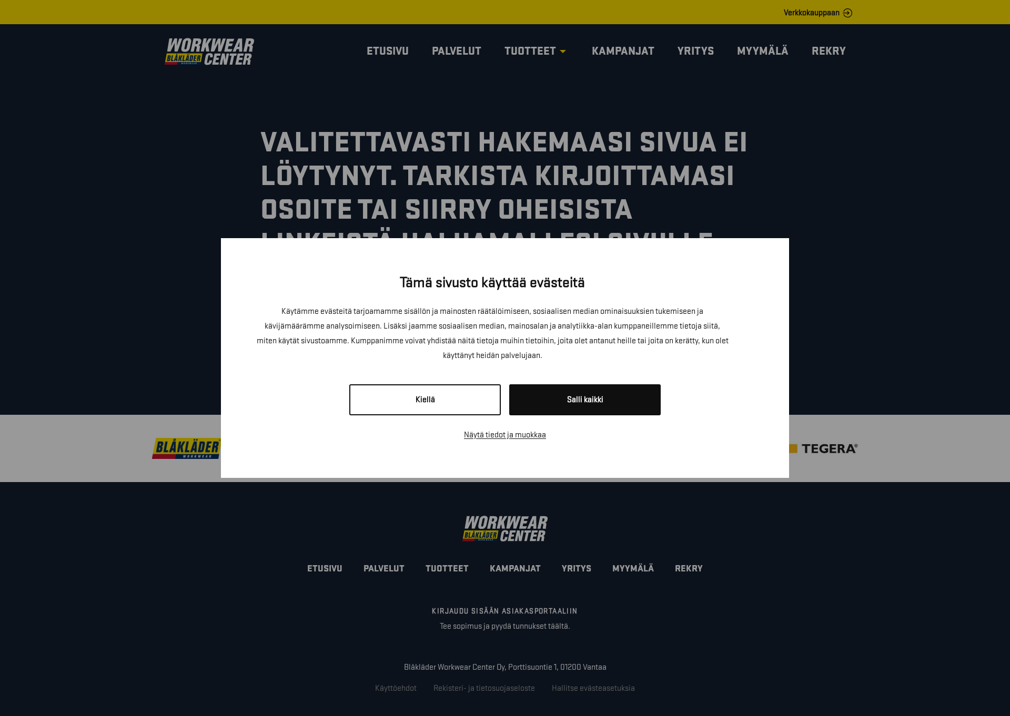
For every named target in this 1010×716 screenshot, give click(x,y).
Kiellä (425, 400)
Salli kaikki (585, 400)
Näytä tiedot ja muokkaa (505, 435)
